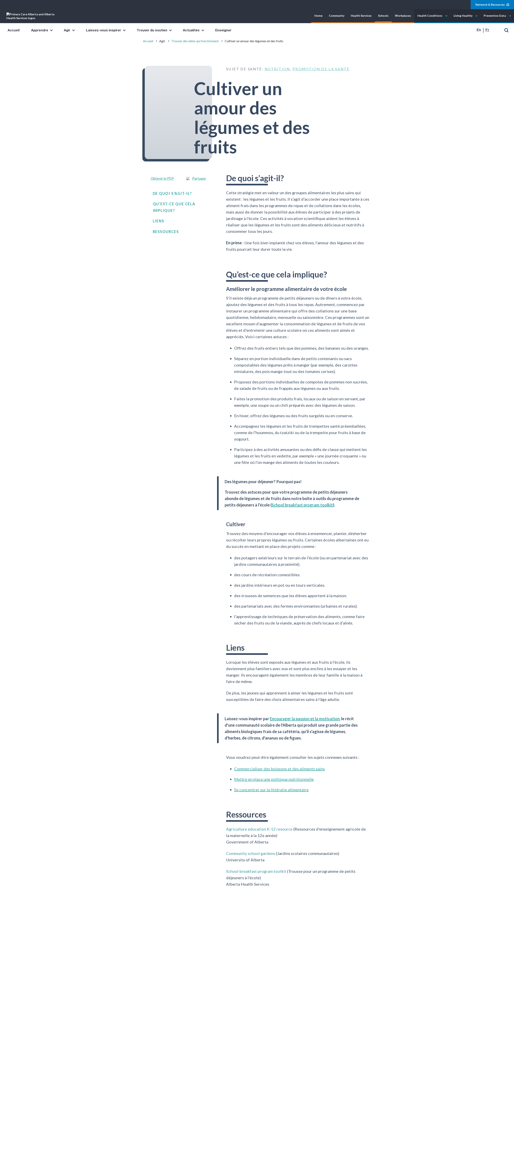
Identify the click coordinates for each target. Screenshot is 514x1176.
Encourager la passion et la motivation (305, 718)
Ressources (166, 231)
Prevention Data (495, 15)
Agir (67, 30)
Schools (383, 15)
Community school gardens (250, 853)
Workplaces (403, 15)
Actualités (191, 30)
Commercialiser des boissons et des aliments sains (279, 768)
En (479, 30)
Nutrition (277, 69)
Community (336, 15)
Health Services (361, 15)
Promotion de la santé (321, 69)
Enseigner (223, 30)
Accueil (13, 30)
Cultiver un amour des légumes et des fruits (254, 41)
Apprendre (39, 30)
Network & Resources (490, 4)
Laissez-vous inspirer (103, 30)
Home (318, 15)
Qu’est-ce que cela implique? (174, 207)
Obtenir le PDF (162, 178)
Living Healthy (463, 15)
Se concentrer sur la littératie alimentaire (271, 789)
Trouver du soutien (152, 30)
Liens (158, 221)
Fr (487, 30)
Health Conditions (429, 15)
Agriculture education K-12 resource (259, 828)
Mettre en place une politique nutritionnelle (274, 779)
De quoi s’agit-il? (172, 193)
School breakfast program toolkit (302, 504)
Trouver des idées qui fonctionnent (195, 41)
